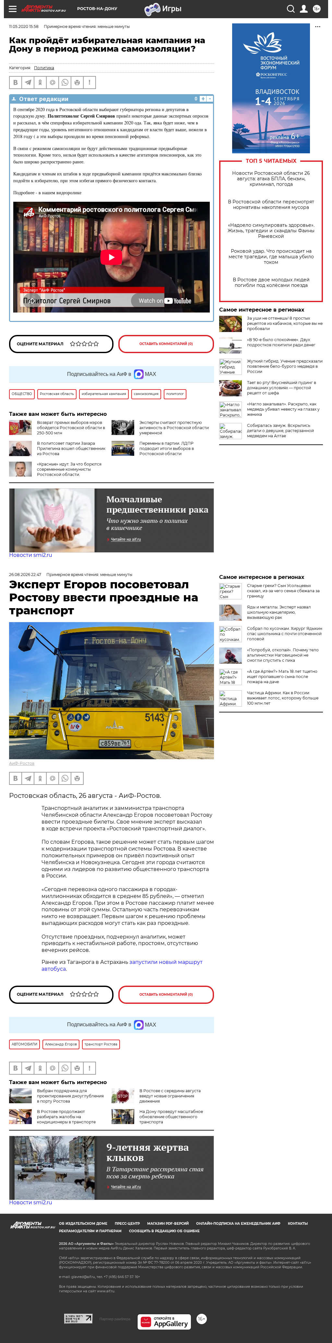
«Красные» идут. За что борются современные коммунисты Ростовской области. (69, 469)
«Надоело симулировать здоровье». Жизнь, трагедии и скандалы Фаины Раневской (271, 231)
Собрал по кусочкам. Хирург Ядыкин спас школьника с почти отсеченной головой (284, 633)
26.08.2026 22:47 (25, 574)
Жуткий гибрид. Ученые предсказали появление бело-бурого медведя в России (285, 366)
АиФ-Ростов (21, 763)
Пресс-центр (127, 1223)
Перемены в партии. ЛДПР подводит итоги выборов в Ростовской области (166, 448)
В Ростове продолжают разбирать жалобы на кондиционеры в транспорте (66, 1116)
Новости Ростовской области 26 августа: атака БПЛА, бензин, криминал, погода (271, 179)
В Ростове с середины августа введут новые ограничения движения (170, 1096)
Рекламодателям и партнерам (90, 1231)
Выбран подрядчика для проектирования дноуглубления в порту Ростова (70, 1096)
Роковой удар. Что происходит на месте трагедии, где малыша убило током (271, 257)
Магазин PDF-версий (168, 1223)
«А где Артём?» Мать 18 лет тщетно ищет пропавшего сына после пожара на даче (282, 676)
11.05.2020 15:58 (24, 26)
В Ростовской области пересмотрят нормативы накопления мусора (271, 204)
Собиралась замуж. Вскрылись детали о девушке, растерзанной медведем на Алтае (280, 430)
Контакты (298, 1223)
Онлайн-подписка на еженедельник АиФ (238, 1223)
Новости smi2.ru (30, 555)
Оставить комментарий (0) (166, 344)
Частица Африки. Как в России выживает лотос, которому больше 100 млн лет (282, 698)
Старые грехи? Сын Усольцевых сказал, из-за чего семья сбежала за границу (283, 590)
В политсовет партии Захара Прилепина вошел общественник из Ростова (71, 448)
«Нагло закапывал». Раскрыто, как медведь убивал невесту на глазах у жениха (283, 409)
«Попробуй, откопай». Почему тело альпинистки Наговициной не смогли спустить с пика (283, 655)
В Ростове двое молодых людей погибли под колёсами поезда (271, 282)
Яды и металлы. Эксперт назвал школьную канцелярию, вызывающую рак (279, 612)
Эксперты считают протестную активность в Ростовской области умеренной (174, 427)
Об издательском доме (83, 1223)
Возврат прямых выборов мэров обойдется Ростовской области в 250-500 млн (71, 427)
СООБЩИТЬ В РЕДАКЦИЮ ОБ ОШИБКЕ (164, 1231)
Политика (44, 67)
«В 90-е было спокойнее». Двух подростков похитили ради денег (281, 342)
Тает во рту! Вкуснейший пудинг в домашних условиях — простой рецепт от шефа (281, 387)
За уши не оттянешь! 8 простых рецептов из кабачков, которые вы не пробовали (285, 323)
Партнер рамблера (115, 1319)
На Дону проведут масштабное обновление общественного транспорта (171, 1116)
